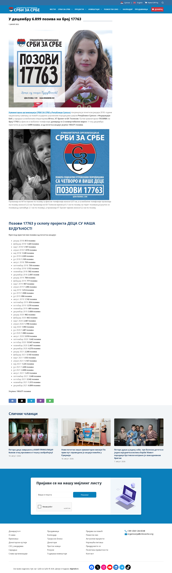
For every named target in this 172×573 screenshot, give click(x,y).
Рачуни (50, 550)
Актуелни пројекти (95, 538)
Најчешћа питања (94, 542)
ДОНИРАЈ (159, 9)
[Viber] (40, 401)
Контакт (90, 553)
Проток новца (53, 546)
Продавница (141, 9)
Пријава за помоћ (94, 531)
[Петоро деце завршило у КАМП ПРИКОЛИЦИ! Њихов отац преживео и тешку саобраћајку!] (33, 432)
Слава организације (18, 553)
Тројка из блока (54, 538)
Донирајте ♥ (14, 531)
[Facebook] (12, 401)
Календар (128, 9)
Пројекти (79, 9)
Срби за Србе (64, 9)
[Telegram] (31, 401)
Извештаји (93, 9)
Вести (53, 9)
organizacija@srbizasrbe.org (140, 534)
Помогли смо (111, 9)
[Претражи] (162, 2)
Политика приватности (97, 550)
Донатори (52, 542)
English (140, 3)
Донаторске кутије (18, 542)
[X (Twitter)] (22, 401)
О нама (12, 535)
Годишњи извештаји (57, 553)
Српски (127, 3)
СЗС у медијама (16, 546)
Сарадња (13, 550)
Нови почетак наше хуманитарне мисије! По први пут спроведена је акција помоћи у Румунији (83, 452)
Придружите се (93, 546)
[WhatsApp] (50, 401)
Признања (13, 538)
